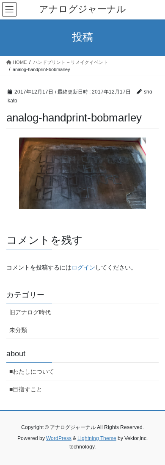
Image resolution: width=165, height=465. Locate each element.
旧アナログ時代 (30, 312)
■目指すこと (25, 389)
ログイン (83, 267)
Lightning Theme (96, 438)
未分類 (18, 330)
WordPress (59, 438)
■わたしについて (31, 371)
